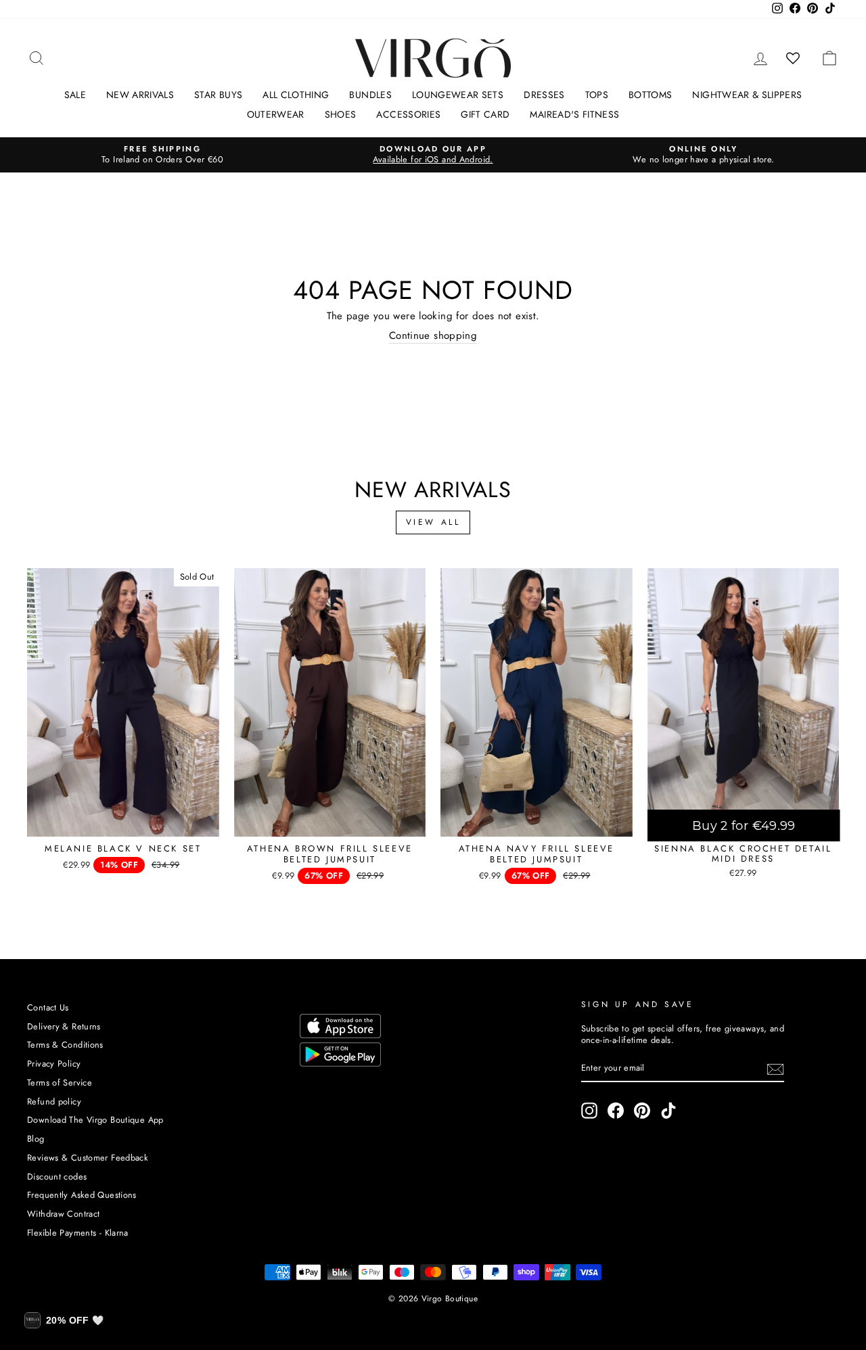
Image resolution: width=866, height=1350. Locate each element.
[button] (64, 1320)
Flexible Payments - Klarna (78, 1232)
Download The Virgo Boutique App (95, 1119)
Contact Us (48, 1007)
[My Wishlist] (793, 58)
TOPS (596, 94)
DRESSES (544, 94)
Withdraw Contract (63, 1213)
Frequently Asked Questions (82, 1194)
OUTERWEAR (275, 114)
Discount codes (57, 1176)
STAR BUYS (218, 94)
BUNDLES (370, 94)
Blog (36, 1138)
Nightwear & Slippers (747, 94)
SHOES (341, 114)
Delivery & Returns (64, 1026)
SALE (75, 94)
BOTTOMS (650, 94)
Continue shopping (433, 336)
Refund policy (54, 1101)
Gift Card (485, 114)
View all (433, 522)
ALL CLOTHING (296, 94)
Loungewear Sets (457, 94)
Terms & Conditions (65, 1044)
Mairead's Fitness (574, 114)
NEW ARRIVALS (140, 94)
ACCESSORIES (408, 114)
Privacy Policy (54, 1063)
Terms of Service (59, 1082)
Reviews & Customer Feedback (87, 1157)
